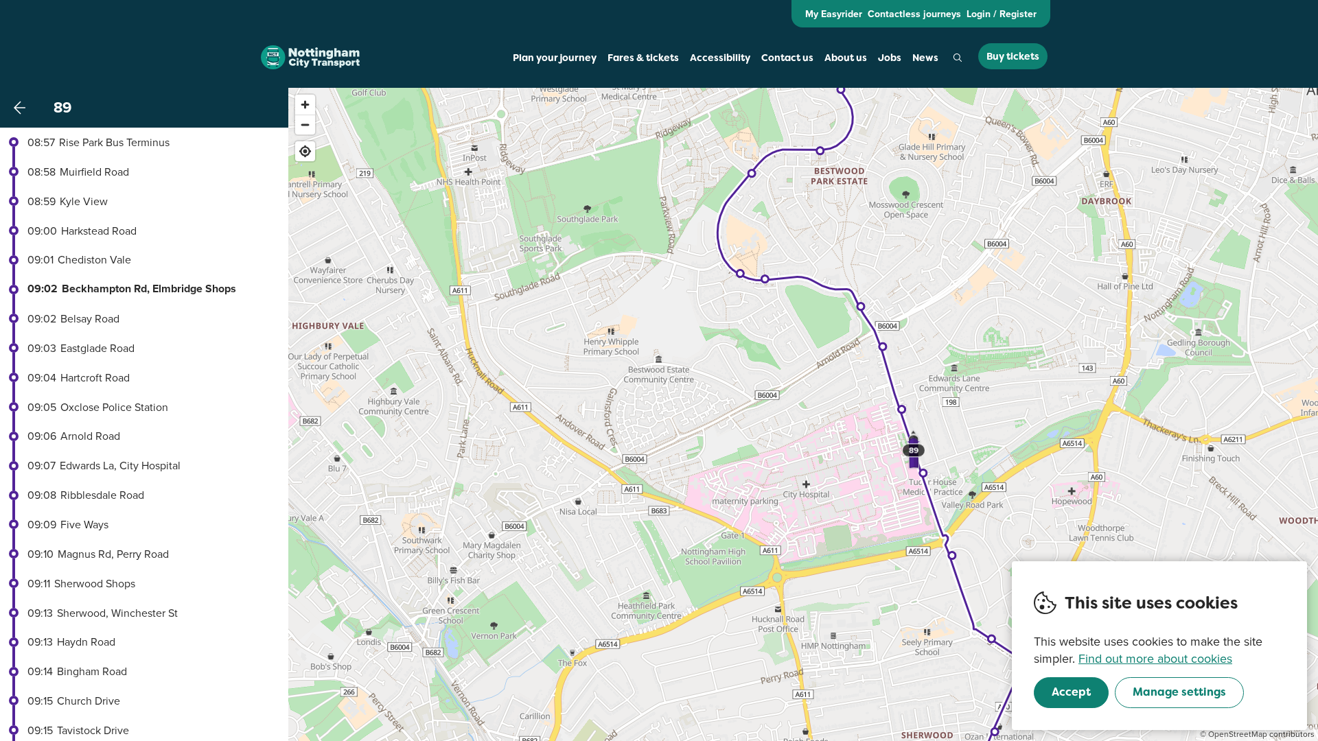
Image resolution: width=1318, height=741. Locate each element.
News (925, 57)
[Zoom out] (305, 124)
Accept (1071, 692)
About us (845, 57)
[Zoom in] (305, 105)
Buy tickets (1012, 56)
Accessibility (720, 57)
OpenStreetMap (1237, 734)
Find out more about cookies (1155, 658)
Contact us (787, 57)
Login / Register (1002, 14)
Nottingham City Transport (310, 57)
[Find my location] (305, 151)
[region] (803, 414)
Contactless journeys (914, 14)
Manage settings (1179, 692)
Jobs (889, 57)
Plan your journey (555, 57)
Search (957, 57)
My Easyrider (833, 14)
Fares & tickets (643, 57)
